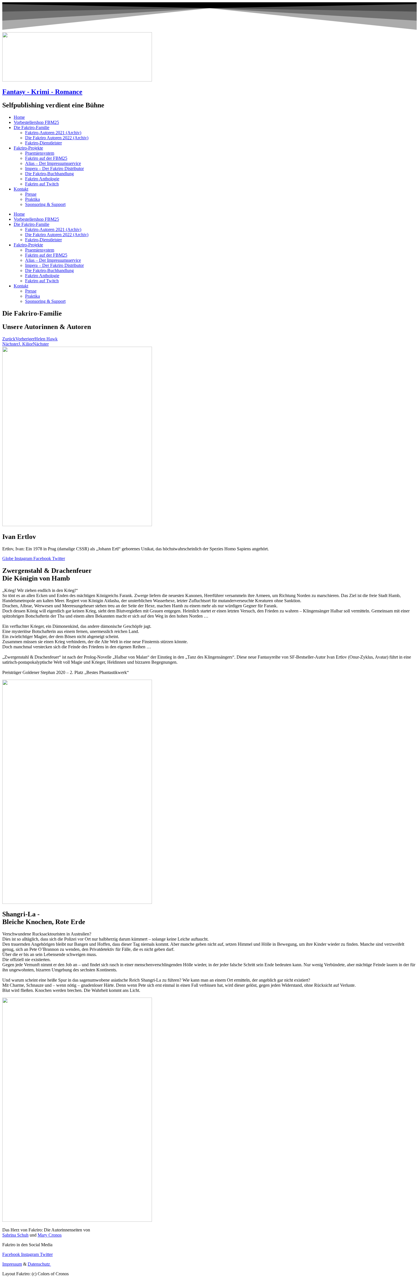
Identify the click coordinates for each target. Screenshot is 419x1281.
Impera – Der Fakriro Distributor (54, 168)
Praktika (32, 199)
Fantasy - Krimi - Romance (42, 91)
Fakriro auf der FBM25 (46, 158)
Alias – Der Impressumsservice (53, 163)
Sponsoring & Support (45, 204)
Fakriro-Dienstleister (43, 142)
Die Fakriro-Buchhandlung (49, 173)
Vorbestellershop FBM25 (36, 122)
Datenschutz (39, 1264)
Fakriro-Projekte (28, 148)
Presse (30, 194)
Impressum (12, 1264)
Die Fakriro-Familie (31, 127)
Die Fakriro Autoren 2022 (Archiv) (56, 137)
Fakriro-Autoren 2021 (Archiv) (53, 132)
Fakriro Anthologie (42, 178)
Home (19, 117)
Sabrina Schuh (15, 1235)
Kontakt (21, 189)
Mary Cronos (50, 1235)
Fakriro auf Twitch (42, 183)
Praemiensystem (39, 153)
